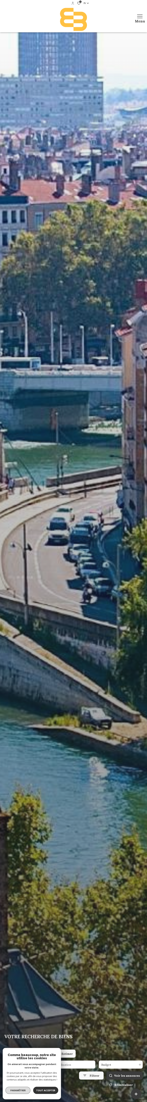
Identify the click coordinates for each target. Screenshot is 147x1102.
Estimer (67, 1053)
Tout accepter (45, 1090)
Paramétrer (18, 1090)
